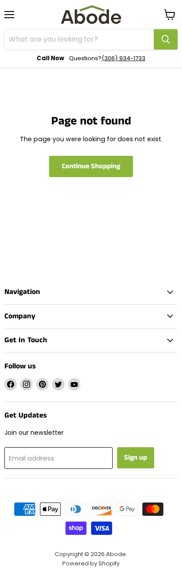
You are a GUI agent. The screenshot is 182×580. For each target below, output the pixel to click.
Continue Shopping (91, 166)
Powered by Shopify (91, 563)
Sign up (135, 457)
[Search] (166, 39)
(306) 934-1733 (123, 58)
